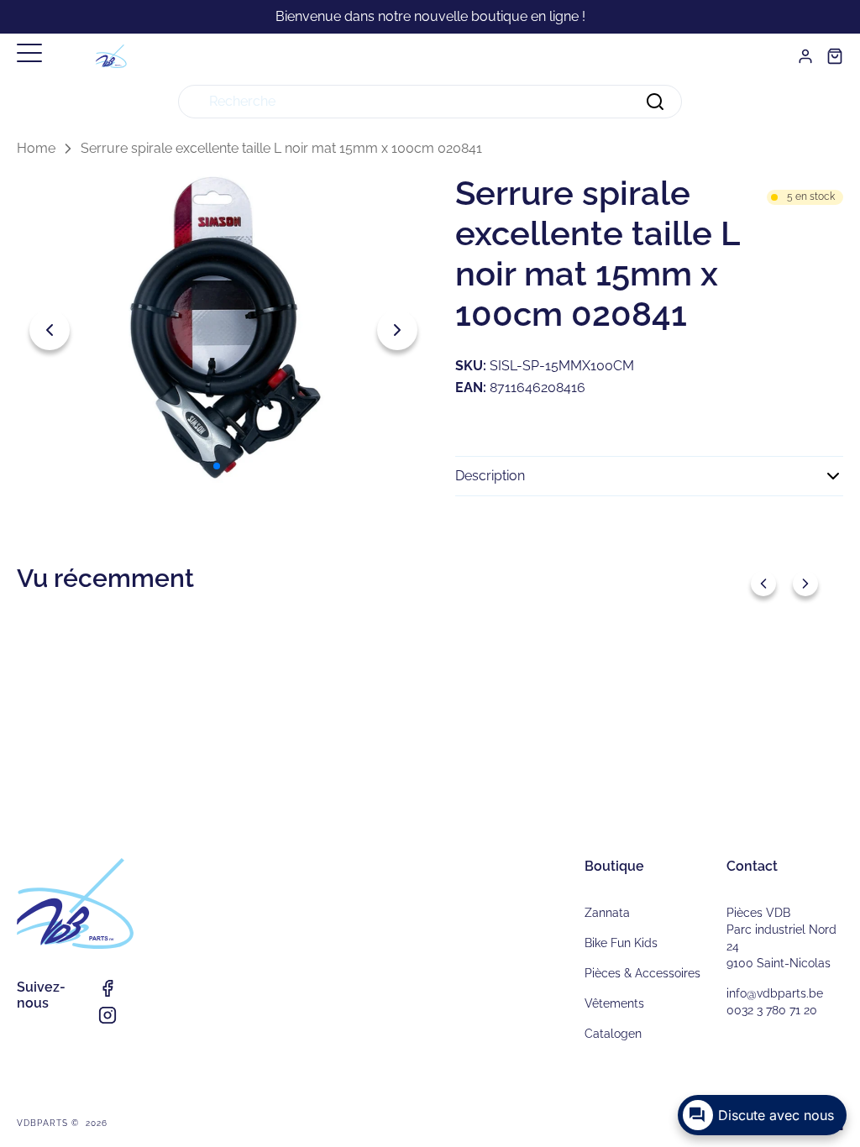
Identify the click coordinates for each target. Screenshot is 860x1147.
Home (36, 148)
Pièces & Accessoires (642, 973)
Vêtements (614, 1003)
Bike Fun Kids (621, 943)
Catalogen (613, 1033)
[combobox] (430, 101)
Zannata (607, 912)
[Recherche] (655, 102)
